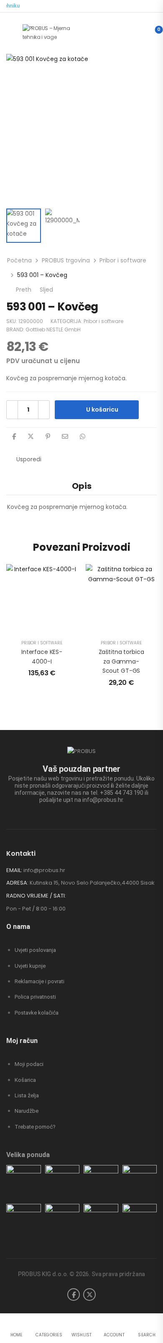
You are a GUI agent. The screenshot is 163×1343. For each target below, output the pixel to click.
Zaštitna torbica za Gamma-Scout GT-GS (121, 661)
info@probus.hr (44, 870)
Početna (19, 260)
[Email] (65, 436)
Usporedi (28, 459)
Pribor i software (122, 260)
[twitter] (89, 1294)
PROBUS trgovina (66, 260)
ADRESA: (17, 883)
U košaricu (102, 409)
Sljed (51, 289)
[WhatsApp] (82, 436)
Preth (22, 289)
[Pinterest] (48, 436)
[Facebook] (14, 436)
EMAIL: (14, 870)
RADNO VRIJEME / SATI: (36, 896)
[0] (152, 33)
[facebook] (73, 1294)
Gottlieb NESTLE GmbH (53, 329)
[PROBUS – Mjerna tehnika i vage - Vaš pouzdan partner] (55, 32)
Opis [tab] (82, 486)
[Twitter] (31, 436)
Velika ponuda (28, 1155)
